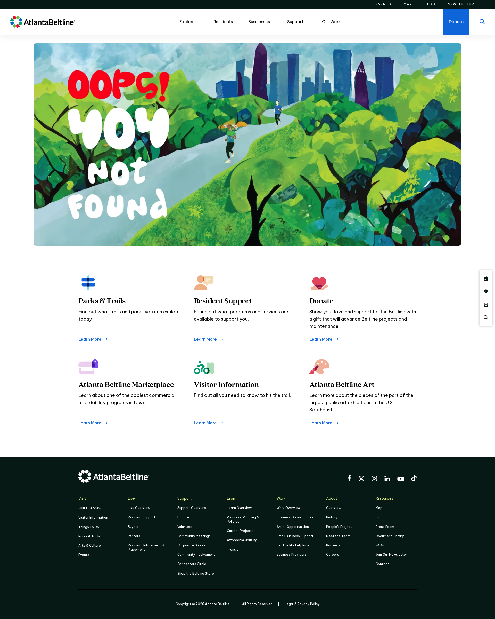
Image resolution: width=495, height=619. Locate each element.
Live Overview (139, 508)
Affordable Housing (242, 540)
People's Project (339, 527)
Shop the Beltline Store (195, 573)
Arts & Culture (89, 545)
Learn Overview (239, 508)
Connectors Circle (191, 564)
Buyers (133, 527)
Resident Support (141, 517)
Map (379, 508)
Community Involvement (196, 555)
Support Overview (191, 508)
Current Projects (240, 531)
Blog (379, 517)
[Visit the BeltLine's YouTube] (400, 480)
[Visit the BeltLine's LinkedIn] (387, 479)
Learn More (89, 339)
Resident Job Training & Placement (146, 547)
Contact (382, 564)
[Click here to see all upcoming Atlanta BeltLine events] (486, 278)
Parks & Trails (89, 536)
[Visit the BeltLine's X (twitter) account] (361, 479)
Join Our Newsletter (391, 555)
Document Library (390, 536)
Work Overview (288, 508)
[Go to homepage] (42, 22)
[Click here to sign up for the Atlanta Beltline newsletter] (486, 304)
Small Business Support (295, 536)
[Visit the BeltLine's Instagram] (374, 479)
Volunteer (185, 527)
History (331, 517)
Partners (333, 545)
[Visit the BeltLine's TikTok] (414, 479)
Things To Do (88, 527)
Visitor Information (93, 517)
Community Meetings (194, 536)
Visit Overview (89, 508)
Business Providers (292, 555)
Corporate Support (192, 545)
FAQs (380, 545)
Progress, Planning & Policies (243, 519)
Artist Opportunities (293, 527)
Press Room (385, 527)
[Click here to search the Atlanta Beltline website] (486, 317)
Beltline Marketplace (293, 545)
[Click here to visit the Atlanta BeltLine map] (486, 291)
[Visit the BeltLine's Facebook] (349, 479)
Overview (333, 508)
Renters (134, 536)
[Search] (482, 22)
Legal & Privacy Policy (302, 604)
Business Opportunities (295, 517)
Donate (183, 517)
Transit (232, 549)
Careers (332, 555)
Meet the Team (338, 536)
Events (83, 555)
